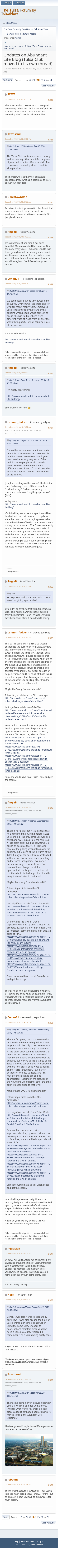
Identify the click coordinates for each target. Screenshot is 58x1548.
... (27, 80)
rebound (13, 1479)
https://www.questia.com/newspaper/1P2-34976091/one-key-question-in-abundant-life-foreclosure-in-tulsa (27, 740)
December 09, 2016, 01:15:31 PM (18, 1379)
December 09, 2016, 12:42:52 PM (18, 1022)
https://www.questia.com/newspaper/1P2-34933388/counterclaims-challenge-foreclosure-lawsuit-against (29, 767)
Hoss (11, 1294)
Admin (18, 37)
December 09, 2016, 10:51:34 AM (18, 637)
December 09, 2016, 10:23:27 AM (18, 427)
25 (42, 80)
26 (45, 80)
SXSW (11, 94)
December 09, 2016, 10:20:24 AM (18, 283)
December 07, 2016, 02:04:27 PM (18, 139)
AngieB (12, 232)
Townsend (14, 134)
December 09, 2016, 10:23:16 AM (18, 372)
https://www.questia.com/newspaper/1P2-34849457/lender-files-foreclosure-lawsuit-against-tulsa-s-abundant (26, 758)
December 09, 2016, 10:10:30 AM (18, 237)
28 (51, 80)
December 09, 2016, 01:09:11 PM (18, 1299)
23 (33, 80)
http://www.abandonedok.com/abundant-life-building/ (28, 398)
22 (30, 80)
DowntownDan (17, 197)
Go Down (7, 80)
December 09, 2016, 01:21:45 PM (18, 1484)
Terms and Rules (27, 1541)
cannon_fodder (17, 422)
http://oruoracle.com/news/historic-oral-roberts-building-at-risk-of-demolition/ (25, 700)
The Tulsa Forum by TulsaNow (18, 12)
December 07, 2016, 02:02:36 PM (18, 99)
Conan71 (13, 278)
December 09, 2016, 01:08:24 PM (18, 1253)
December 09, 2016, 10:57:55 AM (18, 807)
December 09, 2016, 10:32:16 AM (18, 586)
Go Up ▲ (40, 1541)
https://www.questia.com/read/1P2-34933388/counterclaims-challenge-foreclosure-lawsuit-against (29, 749)
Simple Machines (36, 1545)
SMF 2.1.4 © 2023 (22, 1545)
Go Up (6, 1517)
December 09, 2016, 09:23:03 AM (18, 202)
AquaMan (14, 1248)
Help (16, 1541)
